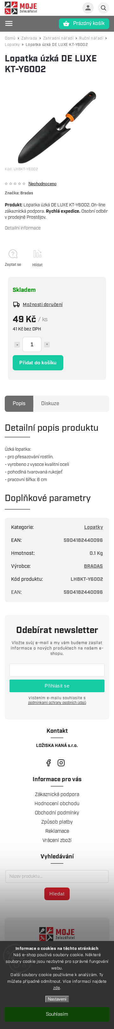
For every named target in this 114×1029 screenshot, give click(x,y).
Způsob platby (57, 822)
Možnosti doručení (43, 305)
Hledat (57, 893)
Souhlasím (57, 1014)
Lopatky (93, 527)
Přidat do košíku (37, 362)
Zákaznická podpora (57, 794)
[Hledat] (103, 8)
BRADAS (93, 566)
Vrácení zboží (57, 840)
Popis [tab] (19, 403)
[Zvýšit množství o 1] (47, 345)
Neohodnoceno (42, 184)
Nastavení (57, 999)
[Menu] (9, 23)
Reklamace (57, 831)
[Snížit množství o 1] (17, 345)
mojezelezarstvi (48, 763)
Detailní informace (23, 228)
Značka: (19, 193)
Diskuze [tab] (50, 403)
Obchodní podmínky (57, 813)
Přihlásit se (57, 685)
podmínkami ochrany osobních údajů (57, 702)
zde (56, 988)
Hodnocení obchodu (57, 803)
